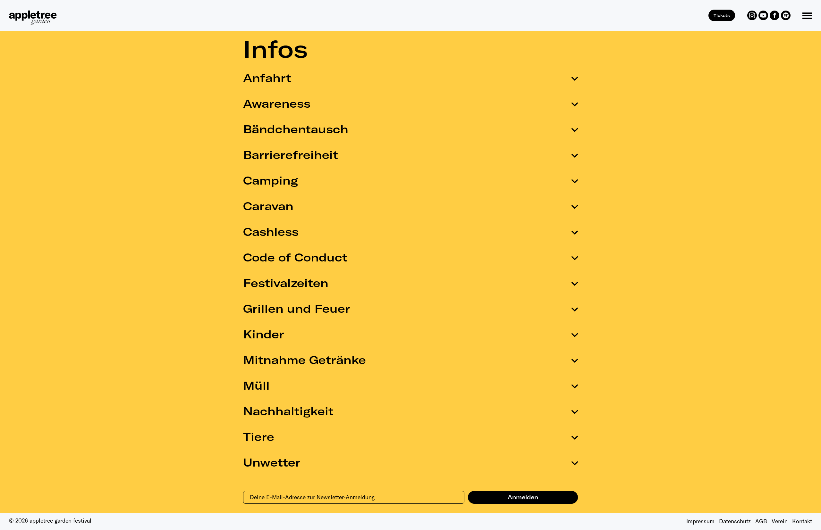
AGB (761, 521)
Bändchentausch (295, 129)
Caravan (268, 206)
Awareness (276, 103)
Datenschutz (735, 521)
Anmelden (523, 497)
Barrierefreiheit (290, 155)
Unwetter (271, 462)
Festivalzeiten (285, 283)
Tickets (722, 15)
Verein (780, 521)
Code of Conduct (295, 257)
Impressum (700, 521)
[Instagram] (752, 15)
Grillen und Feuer (296, 309)
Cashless (271, 232)
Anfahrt (267, 78)
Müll (256, 385)
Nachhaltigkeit (288, 411)
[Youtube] (763, 15)
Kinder (263, 334)
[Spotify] (786, 15)
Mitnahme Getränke (304, 360)
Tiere (258, 437)
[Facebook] (774, 15)
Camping (270, 180)
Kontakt (802, 521)
